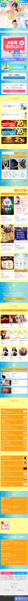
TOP (2, 31)
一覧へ (14, 310)
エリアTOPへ (7, 590)
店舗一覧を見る (14, 91)
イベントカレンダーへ (14, 193)
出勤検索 (14, 298)
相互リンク (14, 586)
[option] (5, 169)
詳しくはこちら (14, 77)
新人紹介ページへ (14, 156)
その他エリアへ (21, 590)
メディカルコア (14, 583)
